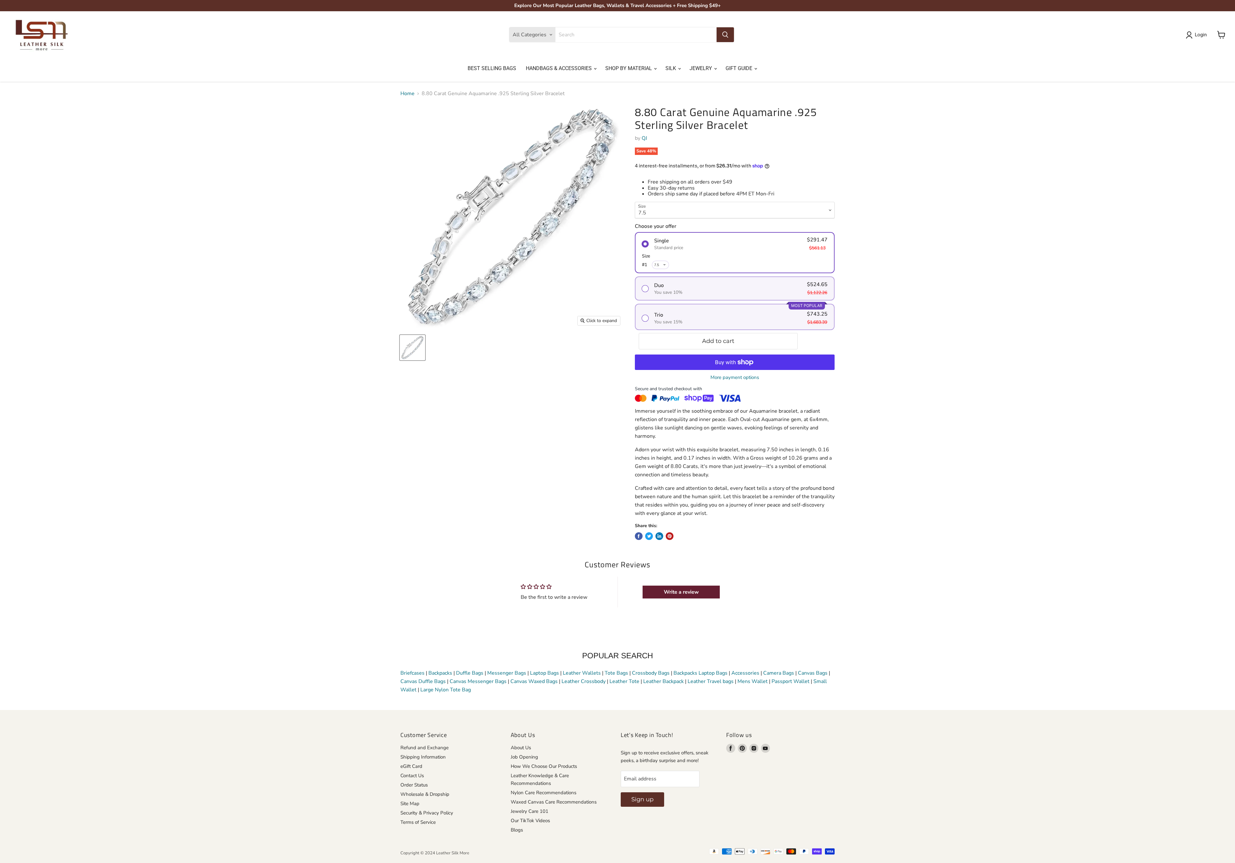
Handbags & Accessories (559, 68)
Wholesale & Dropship (424, 794)
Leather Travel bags (711, 681)
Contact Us (412, 775)
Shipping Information (423, 757)
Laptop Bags (544, 673)
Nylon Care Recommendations (543, 792)
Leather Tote (624, 681)
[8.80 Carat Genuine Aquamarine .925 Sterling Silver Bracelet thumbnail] (412, 347)
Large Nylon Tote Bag (445, 689)
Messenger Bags (506, 673)
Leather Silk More (452, 853)
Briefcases (413, 673)
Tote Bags (616, 673)
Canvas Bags (813, 673)
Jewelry (701, 68)
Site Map (409, 803)
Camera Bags (778, 673)
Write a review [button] (681, 592)
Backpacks (440, 673)
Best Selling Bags (492, 68)
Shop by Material (629, 68)
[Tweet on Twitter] (649, 536)
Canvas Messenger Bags (478, 681)
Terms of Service (418, 822)
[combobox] (636, 34)
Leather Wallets (582, 673)
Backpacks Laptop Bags (700, 673)
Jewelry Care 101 (529, 811)
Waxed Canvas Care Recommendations (554, 802)
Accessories (745, 673)
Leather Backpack (663, 681)
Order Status (414, 785)
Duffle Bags (469, 673)
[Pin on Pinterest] (669, 536)
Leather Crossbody (584, 681)
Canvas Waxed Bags (534, 681)
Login (1201, 35)
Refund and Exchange (424, 747)
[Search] (725, 34)
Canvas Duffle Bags (423, 681)
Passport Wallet (791, 681)
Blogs (517, 830)
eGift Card (411, 766)
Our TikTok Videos (530, 820)
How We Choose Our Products (544, 766)
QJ (644, 138)
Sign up (642, 799)
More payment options (734, 377)
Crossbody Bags (651, 673)
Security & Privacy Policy (426, 813)
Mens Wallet (752, 681)
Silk (671, 68)
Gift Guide (740, 68)
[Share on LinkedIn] (659, 536)
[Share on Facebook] (639, 536)
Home (407, 93)
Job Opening (524, 757)
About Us (521, 747)
